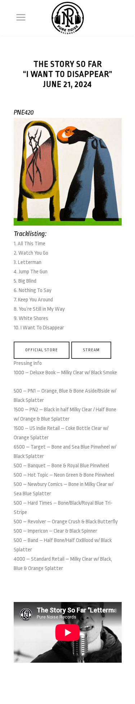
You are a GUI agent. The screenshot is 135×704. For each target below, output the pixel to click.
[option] (68, 173)
